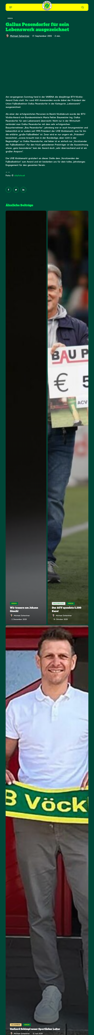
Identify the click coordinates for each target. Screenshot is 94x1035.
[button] (10, 7)
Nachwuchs (58, 603)
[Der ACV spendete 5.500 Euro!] (68, 418)
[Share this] (8, 190)
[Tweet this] (16, 190)
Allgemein (15, 1025)
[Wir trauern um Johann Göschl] (26, 418)
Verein (10, 18)
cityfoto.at (19, 175)
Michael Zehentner (19, 36)
